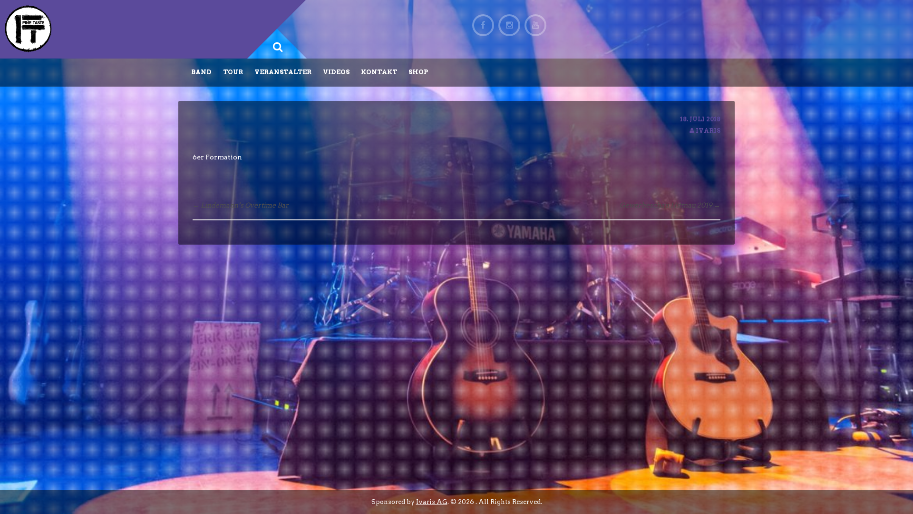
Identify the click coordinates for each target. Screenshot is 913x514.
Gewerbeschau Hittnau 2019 (670, 205)
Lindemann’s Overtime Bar (241, 205)
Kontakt (379, 72)
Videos (336, 72)
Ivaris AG (431, 501)
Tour (233, 72)
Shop (418, 72)
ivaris (708, 130)
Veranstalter (282, 72)
